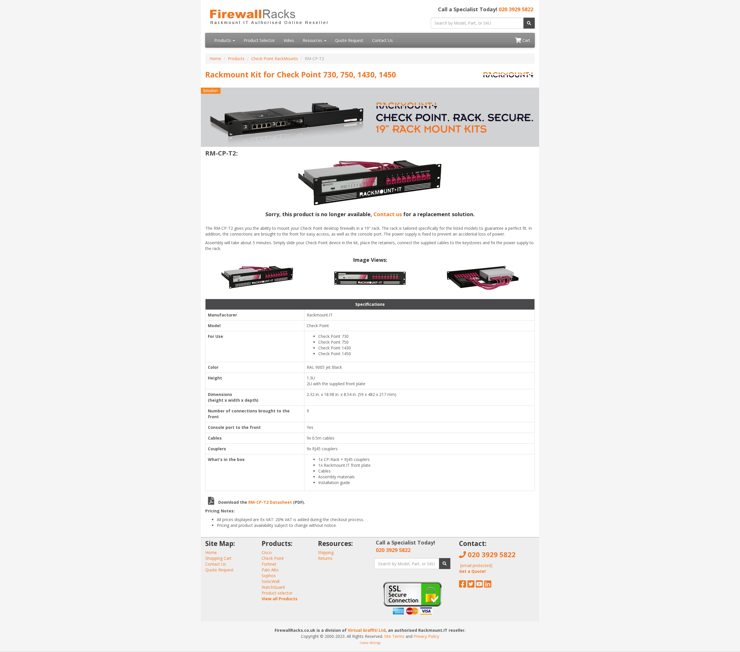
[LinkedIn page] (487, 585)
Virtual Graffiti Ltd (367, 630)
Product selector (277, 593)
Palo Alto (270, 570)
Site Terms (394, 636)
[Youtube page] (479, 585)
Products (223, 40)
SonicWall (271, 581)
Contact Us (382, 40)
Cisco (267, 552)
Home (215, 58)
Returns (325, 558)
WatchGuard (273, 587)
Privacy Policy (426, 636)
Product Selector (259, 40)
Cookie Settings (370, 643)
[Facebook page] (462, 585)
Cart (525, 40)
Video (289, 40)
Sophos (269, 575)
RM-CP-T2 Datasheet (270, 502)
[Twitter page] (471, 585)
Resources (313, 40)
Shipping (326, 552)
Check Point (273, 558)
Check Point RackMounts (274, 58)
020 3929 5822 (516, 9)
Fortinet (269, 564)
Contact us (387, 214)
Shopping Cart (218, 558)
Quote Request (349, 40)
